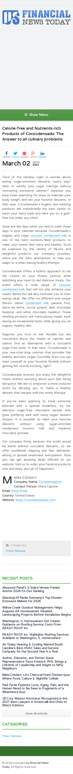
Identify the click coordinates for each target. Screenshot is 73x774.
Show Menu (38, 115)
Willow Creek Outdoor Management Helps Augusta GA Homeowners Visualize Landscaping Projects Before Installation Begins (36, 611)
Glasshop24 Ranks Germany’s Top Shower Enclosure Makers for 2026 (32, 599)
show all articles (37, 713)
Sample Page (60, 763)
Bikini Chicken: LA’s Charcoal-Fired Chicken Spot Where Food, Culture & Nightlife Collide (36, 676)
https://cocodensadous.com (36, 500)
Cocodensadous (50, 482)
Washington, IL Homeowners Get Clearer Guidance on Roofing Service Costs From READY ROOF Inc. (31, 624)
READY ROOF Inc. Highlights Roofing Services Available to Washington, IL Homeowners (35, 636)
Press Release (16, 551)
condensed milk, (38, 303)
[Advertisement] (36, 67)
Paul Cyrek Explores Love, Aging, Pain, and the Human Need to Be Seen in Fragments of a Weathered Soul (35, 688)
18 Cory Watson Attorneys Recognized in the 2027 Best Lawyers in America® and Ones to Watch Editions (34, 702)
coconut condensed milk (49, 235)
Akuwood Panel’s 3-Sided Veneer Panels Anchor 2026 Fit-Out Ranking (31, 589)
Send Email (19, 491)
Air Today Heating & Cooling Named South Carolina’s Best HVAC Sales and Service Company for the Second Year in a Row (32, 648)
